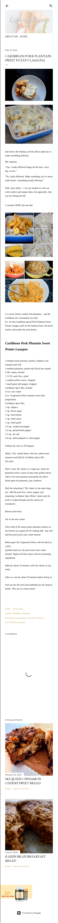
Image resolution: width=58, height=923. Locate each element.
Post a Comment (21, 788)
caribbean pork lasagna (16, 618)
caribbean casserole (21, 613)
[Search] (51, 5)
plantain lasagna (36, 618)
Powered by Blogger (31, 913)
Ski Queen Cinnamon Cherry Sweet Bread (23, 781)
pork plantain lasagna (15, 622)
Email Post (18, 609)
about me (11, 36)
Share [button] (7, 609)
